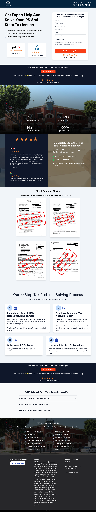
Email (56, 33)
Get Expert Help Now (70, 51)
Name (57, 20)
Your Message (59, 39)
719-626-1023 (83, 5)
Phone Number (60, 27)
